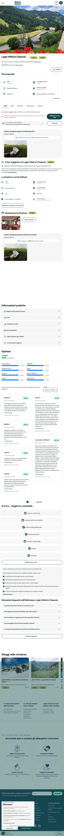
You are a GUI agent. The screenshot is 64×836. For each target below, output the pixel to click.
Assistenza (50, 817)
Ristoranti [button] (20, 106)
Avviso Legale (51, 805)
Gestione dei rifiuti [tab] (33, 534)
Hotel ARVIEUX (27, 714)
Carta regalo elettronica (38, 813)
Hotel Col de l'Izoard (48, 709)
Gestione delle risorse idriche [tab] (33, 520)
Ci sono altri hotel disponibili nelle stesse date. (17, 123)
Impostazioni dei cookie (53, 812)
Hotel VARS (26, 716)
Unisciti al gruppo (37, 810)
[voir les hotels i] (45, 123)
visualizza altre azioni (31, 562)
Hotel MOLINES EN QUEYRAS (30, 709)
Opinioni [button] (40, 106)
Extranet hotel (36, 808)
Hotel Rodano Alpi (8, 709)
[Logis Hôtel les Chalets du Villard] (15, 667)
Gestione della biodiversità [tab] (33, 527)
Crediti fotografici (52, 821)
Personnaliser (9, 828)
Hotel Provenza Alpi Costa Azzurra (12, 711)
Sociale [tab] (33, 548)
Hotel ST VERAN (27, 711)
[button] (3, 833)
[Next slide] (18, 223)
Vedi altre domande (31, 636)
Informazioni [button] (30, 106)
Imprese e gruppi (37, 815)
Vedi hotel (54, 123)
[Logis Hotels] (18, 3)
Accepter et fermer (26, 828)
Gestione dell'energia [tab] (33, 513)
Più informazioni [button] (13, 172)
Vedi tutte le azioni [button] (7, 594)
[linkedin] (39, 826)
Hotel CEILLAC (27, 712)
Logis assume (36, 817)
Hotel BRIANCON (27, 718)
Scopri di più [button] (56, 98)
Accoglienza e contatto (12, 324)
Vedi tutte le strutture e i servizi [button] (12, 205)
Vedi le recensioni (19, 65)
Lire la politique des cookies (9, 823)
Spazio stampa (36, 820)
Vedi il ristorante (29, 220)
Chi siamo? (35, 805)
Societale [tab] (33, 556)
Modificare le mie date (55, 116)
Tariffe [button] (5, 106)
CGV (49, 814)
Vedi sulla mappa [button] (37, 61)
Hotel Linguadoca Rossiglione (11, 712)
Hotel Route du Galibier (48, 712)
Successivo (37, 502)
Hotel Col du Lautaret (48, 711)
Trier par (46, 387)
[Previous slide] (3, 223)
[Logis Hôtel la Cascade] (45, 667)
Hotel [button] (12, 106)
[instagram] (35, 826)
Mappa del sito (51, 819)
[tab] (32, 52)
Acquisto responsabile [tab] (33, 541)
